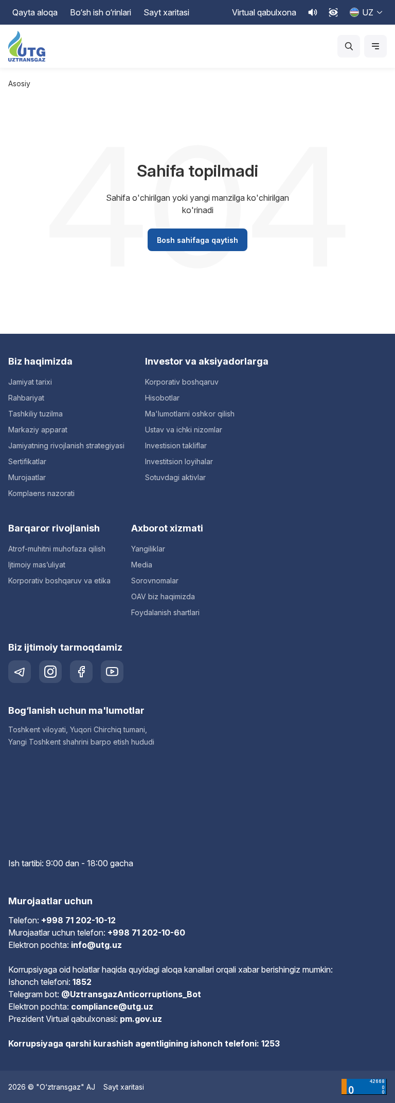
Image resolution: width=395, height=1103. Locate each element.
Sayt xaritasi (166, 12)
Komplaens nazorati (41, 493)
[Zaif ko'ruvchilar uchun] (333, 12)
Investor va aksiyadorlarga (206, 361)
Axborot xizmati (167, 528)
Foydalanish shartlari (165, 612)
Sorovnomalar (154, 580)
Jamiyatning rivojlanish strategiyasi (66, 445)
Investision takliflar (176, 445)
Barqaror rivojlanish (54, 528)
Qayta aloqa (35, 12)
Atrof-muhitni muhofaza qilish (56, 548)
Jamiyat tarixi (30, 381)
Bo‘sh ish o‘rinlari (100, 12)
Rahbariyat (26, 397)
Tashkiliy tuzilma (35, 413)
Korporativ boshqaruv (182, 381)
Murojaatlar (27, 477)
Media (141, 564)
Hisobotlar (162, 397)
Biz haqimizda (40, 361)
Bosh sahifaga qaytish (197, 240)
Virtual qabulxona (264, 12)
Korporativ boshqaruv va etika (59, 580)
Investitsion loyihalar (179, 461)
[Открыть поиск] (348, 46)
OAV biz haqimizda (163, 596)
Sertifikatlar (27, 461)
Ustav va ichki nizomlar (183, 429)
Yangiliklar (148, 548)
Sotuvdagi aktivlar (175, 477)
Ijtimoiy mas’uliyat (36, 564)
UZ (367, 12)
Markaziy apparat (37, 429)
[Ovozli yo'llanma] (312, 12)
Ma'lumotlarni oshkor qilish (190, 413)
